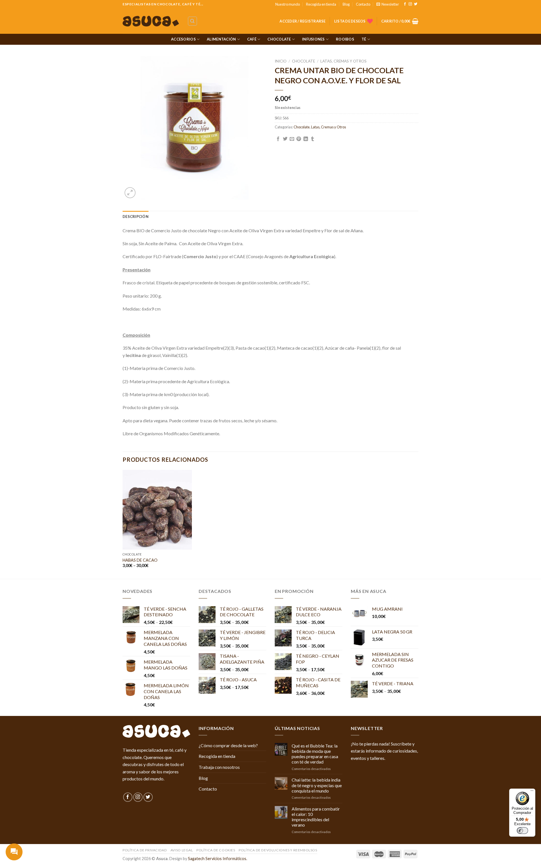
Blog (346, 4)
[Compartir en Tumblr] (312, 139)
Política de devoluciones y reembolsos (278, 850)
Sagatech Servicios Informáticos (217, 858)
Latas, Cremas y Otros (343, 61)
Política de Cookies (215, 850)
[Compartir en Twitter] (285, 139)
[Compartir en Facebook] (278, 139)
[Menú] (532, 792)
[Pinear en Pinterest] (298, 139)
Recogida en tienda (321, 4)
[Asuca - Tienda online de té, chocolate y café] (151, 21)
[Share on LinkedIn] (305, 139)
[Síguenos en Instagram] (410, 4)
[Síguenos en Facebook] (405, 4)
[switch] (522, 830)
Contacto (363, 4)
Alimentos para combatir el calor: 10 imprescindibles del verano (316, 817)
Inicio (281, 61)
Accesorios (183, 39)
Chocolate (279, 39)
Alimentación (221, 39)
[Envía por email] (292, 139)
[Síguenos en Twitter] (415, 4)
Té (364, 39)
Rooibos (345, 39)
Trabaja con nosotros (219, 767)
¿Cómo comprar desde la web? (228, 745)
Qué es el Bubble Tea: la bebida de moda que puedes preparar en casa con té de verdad (315, 754)
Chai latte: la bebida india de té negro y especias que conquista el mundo (317, 785)
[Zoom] (130, 192)
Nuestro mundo (287, 4)
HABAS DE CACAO (140, 560)
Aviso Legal (181, 850)
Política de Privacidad (145, 850)
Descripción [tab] (135, 216)
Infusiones (313, 39)
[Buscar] (192, 21)
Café (251, 39)
